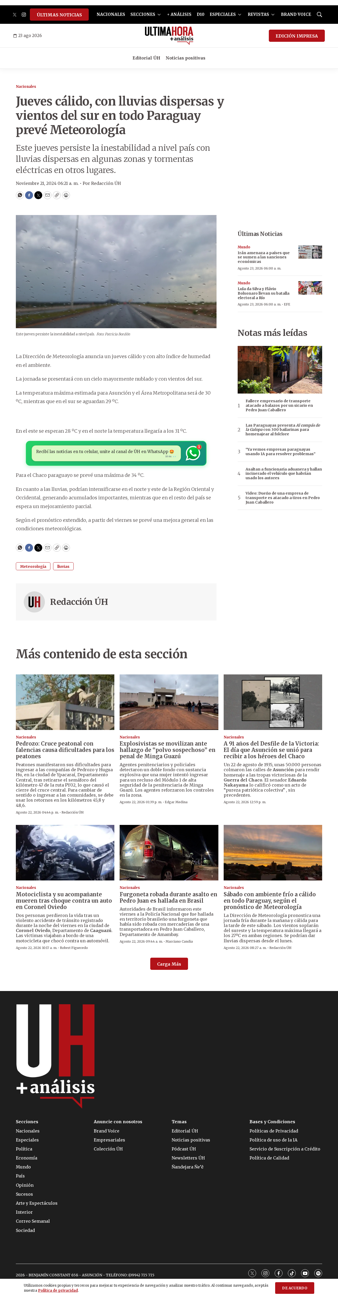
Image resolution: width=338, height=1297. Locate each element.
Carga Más (169, 964)
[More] (159, 15)
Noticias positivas (185, 58)
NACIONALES (111, 14)
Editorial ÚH (146, 58)
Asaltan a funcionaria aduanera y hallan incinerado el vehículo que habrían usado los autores (284, 473)
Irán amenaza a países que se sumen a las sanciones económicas (264, 257)
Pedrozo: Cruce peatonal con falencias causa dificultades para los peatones (65, 750)
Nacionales (26, 86)
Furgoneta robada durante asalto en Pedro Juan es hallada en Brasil (168, 897)
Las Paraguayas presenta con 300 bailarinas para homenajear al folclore (283, 429)
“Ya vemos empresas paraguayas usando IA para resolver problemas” (281, 451)
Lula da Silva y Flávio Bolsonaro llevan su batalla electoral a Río (263, 293)
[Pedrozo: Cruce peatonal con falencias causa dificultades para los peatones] (65, 702)
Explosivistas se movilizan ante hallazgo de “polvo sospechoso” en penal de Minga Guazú (167, 750)
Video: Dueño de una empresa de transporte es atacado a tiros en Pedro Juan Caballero (283, 497)
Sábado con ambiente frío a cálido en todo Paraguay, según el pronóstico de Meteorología (270, 900)
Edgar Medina (176, 802)
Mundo (244, 247)
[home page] (169, 35)
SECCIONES (142, 14)
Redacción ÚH (79, 602)
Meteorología (33, 566)
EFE (287, 304)
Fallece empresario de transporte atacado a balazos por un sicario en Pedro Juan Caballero (279, 405)
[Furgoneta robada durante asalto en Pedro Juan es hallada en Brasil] (169, 852)
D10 (200, 14)
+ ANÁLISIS (179, 14)
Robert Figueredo (74, 948)
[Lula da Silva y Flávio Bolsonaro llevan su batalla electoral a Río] (310, 288)
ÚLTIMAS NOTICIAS (59, 14)
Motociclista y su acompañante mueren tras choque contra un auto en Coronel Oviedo (64, 900)
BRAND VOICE (296, 14)
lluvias (63, 566)
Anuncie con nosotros (118, 1121)
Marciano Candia (179, 941)
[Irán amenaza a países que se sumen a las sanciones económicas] (310, 252)
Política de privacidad (58, 1290)
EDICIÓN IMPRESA (297, 36)
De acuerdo (294, 1288)
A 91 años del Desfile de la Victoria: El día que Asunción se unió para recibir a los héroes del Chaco (271, 750)
